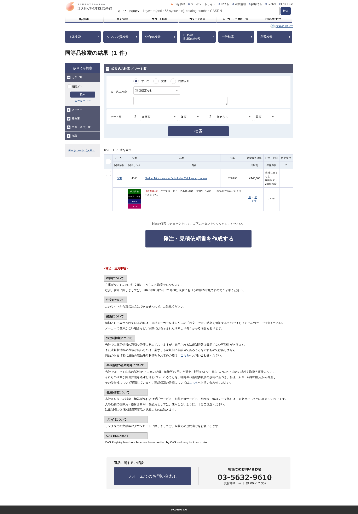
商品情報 (84, 19)
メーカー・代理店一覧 (235, 19)
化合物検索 (153, 37)
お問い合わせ (273, 19)
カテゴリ (77, 77)
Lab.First (287, 4)
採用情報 (256, 4)
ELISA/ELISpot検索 (191, 36)
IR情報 (225, 4)
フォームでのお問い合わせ (152, 476)
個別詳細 (134, 191)
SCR (119, 178)
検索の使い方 (284, 26)
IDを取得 (179, 4)
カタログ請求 (197, 19)
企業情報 (240, 4)
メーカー (77, 109)
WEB (134, 201)
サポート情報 (159, 19)
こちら (184, 355)
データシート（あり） (81, 150)
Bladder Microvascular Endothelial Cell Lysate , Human (176, 178)
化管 (254, 201)
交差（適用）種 (81, 127)
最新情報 (122, 19)
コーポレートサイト (203, 4)
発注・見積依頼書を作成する (198, 238)
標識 (74, 135)
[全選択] (108, 161)
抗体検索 (74, 37)
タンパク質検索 (117, 37)
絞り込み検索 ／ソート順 (128, 68)
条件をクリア (83, 101)
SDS (134, 206)
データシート (134, 196)
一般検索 (228, 37)
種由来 (76, 118)
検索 (82, 94)
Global (272, 4)
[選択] (108, 173)
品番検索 (266, 37)
